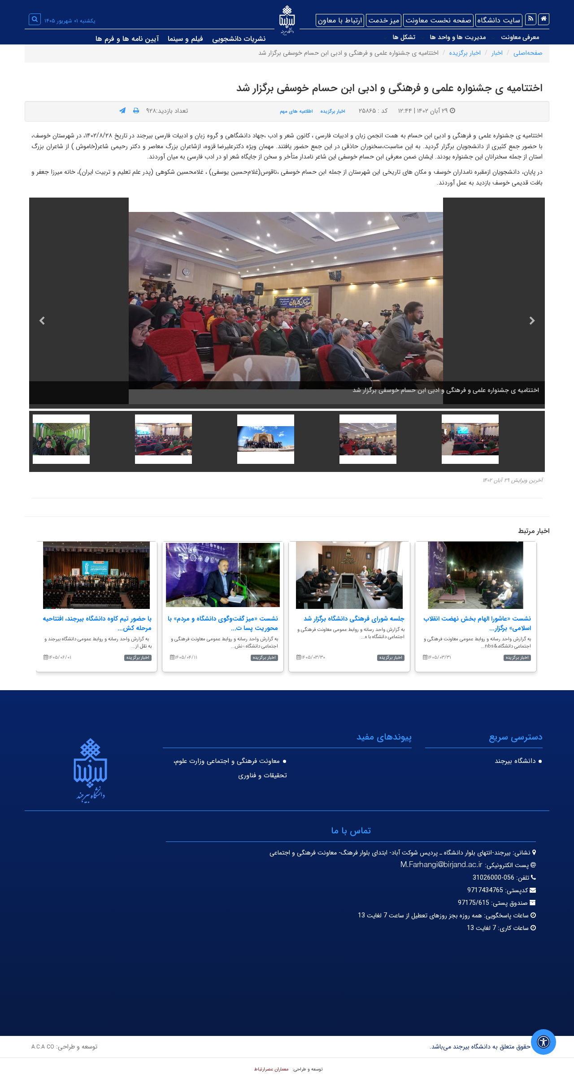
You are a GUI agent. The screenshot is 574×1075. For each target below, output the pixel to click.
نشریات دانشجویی (238, 38)
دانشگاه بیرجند (515, 761)
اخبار (497, 53)
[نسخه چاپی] (136, 111)
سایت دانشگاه (499, 20)
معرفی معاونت (520, 37)
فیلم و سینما (185, 38)
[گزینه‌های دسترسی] (543, 1042)
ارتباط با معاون (340, 20)
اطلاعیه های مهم (296, 111)
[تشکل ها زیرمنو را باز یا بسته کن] (385, 37)
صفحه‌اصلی (528, 53)
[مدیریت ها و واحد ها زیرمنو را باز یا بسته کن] (423, 37)
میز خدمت (383, 20)
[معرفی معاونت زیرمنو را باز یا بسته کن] (493, 37)
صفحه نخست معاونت (438, 20)
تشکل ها (404, 37)
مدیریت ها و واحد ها (458, 37)
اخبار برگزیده (465, 53)
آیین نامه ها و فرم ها (127, 38)
